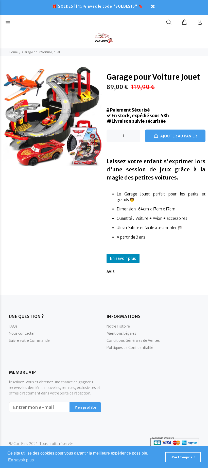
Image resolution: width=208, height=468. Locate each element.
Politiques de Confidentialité (130, 347)
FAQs (13, 326)
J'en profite (85, 407)
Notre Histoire (118, 326)
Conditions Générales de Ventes (133, 340)
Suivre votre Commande (29, 340)
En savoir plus (123, 258)
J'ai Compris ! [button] (183, 457)
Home (13, 52)
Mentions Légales (121, 333)
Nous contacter (22, 333)
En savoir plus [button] (21, 460)
